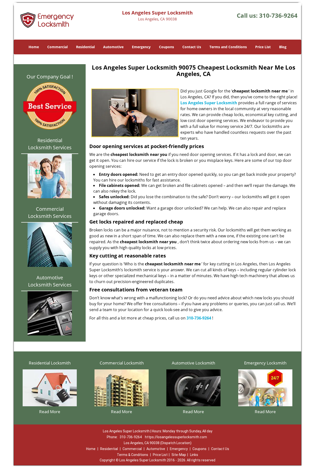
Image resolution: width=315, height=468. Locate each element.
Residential (85, 47)
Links (194, 455)
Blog (282, 47)
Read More (49, 411)
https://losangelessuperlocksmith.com (176, 437)
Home (34, 47)
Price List (263, 47)
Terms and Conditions (228, 47)
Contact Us (191, 47)
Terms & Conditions (132, 455)
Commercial (57, 47)
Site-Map (179, 455)
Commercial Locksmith (122, 363)
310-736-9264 (278, 15)
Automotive (113, 47)
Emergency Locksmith (265, 363)
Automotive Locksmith (193, 363)
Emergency (141, 47)
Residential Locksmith (50, 363)
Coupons (166, 47)
